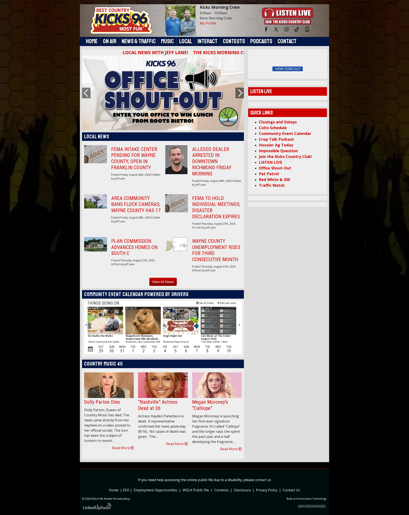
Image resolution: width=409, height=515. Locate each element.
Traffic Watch (272, 185)
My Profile (208, 23)
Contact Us (291, 490)
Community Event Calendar (285, 133)
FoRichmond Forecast (317, 69)
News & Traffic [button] (139, 41)
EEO (126, 490)
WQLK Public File (196, 490)
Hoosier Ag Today (276, 145)
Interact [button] (207, 41)
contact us (263, 479)
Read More (121, 448)
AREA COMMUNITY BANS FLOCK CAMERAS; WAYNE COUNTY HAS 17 (136, 204)
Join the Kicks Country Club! (285, 156)
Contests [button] (234, 41)
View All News (163, 281)
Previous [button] (86, 93)
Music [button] (167, 41)
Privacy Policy (267, 490)
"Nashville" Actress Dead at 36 (157, 405)
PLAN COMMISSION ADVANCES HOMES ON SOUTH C (134, 247)
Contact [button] (287, 41)
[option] (163, 93)
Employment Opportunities (155, 490)
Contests (221, 490)
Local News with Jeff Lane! (138, 52)
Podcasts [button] (261, 41)
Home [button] (92, 41)
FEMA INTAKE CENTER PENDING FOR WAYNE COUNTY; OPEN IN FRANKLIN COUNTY (134, 158)
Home (113, 490)
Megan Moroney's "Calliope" (210, 405)
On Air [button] (109, 41)
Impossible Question (278, 150)
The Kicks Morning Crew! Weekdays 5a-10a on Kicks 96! (241, 52)
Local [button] (185, 41)
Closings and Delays (278, 121)
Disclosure (242, 490)
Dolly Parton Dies (102, 402)
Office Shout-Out (275, 168)
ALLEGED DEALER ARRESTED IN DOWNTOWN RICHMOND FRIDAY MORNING (211, 161)
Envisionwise (304, 499)
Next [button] (239, 93)
